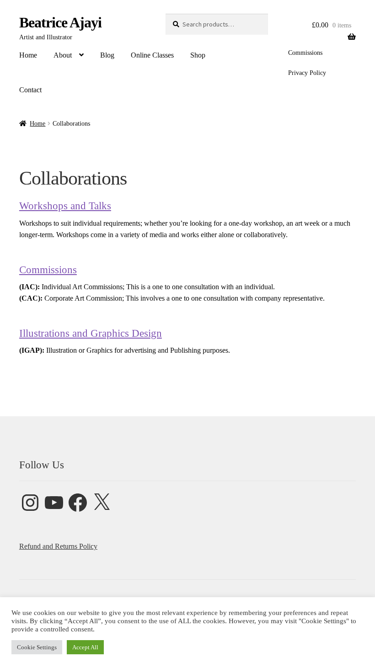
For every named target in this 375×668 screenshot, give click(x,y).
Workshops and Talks (65, 206)
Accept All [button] (85, 647)
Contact (30, 90)
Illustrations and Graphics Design (90, 333)
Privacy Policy (307, 72)
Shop (197, 55)
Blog (107, 55)
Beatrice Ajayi (60, 22)
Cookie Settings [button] (37, 647)
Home (28, 55)
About (63, 55)
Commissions (305, 52)
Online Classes (152, 55)
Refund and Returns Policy (58, 546)
